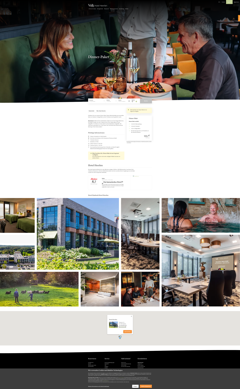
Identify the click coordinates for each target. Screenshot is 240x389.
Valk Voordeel (123, 365)
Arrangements (100, 8)
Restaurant (106, 8)
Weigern (135, 386)
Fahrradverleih (91, 366)
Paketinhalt (91, 111)
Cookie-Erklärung (105, 380)
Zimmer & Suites (92, 8)
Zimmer (89, 363)
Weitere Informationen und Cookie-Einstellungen (98, 386)
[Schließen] (131, 316)
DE (219, 2)
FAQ (105, 365)
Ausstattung (121, 8)
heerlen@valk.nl (122, 326)
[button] (120, 337)
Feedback (106, 366)
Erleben (126, 8)
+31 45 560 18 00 (142, 366)
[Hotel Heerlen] (97, 6)
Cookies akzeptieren (146, 386)
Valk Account (123, 362)
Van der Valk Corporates (125, 366)
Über (101, 111)
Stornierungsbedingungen (109, 362)
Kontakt (106, 367)
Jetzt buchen (128, 331)
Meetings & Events (114, 8)
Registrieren (236, 2)
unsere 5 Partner (121, 377)
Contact (223, 2)
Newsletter (107, 363)
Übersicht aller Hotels (92, 365)
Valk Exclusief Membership (126, 363)
